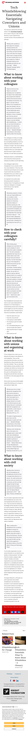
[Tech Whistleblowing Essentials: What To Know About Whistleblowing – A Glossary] (20, 637)
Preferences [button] (20, 719)
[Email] (22, 612)
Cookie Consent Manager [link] (6, 706)
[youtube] (14, 681)
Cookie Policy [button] (15, 717)
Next (24, 630)
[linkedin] (17, 681)
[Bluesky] (11, 612)
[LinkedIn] (19, 612)
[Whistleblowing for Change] (7, 637)
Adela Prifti (7, 620)
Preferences (14, 728)
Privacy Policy (10, 698)
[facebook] (11, 681)
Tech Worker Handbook (16, 31)
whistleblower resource (9, 622)
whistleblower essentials (12, 621)
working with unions (13, 623)
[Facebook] (4, 612)
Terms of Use (21, 696)
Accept (14, 723)
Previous (5, 630)
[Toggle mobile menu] (25, 2)
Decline (14, 726)
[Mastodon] (15, 612)
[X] (8, 612)
